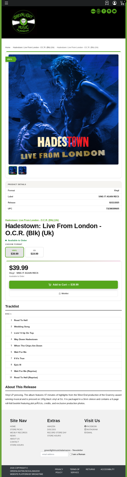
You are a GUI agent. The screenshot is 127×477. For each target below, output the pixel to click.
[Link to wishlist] (107, 3)
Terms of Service (74, 471)
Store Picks (16, 429)
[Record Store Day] (98, 11)
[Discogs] (93, 11)
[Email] (114, 11)
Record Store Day (56, 433)
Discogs (51, 429)
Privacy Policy (59, 471)
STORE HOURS (17, 445)
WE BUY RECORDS (18, 433)
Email (89, 433)
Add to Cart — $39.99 (66, 284)
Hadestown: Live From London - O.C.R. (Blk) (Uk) (33, 47)
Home (7, 47)
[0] (122, 3)
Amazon (51, 426)
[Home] (23, 21)
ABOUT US (15, 439)
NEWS (13, 436)
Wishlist (64, 293)
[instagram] (109, 11)
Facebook (91, 426)
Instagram (92, 429)
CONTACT (14, 442)
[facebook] (103, 11)
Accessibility (107, 469)
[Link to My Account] (115, 3)
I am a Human (78, 454)
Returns (90, 469)
